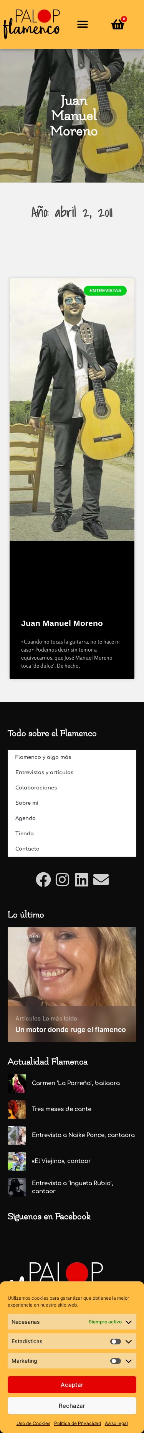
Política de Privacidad (77, 1423)
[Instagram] (62, 879)
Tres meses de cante (61, 1109)
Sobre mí (26, 803)
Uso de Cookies (33, 1423)
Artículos (28, 1018)
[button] (82, 24)
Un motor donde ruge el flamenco (70, 1029)
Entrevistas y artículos (44, 772)
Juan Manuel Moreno (62, 623)
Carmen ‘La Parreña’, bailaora (76, 1083)
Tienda (24, 833)
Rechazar (72, 1405)
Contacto (27, 849)
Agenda (25, 818)
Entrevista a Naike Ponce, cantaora (83, 1135)
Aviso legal (116, 1423)
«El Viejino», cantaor (61, 1161)
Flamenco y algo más (43, 757)
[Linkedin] (81, 879)
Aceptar (72, 1384)
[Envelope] (101, 879)
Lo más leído (60, 1018)
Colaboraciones (36, 788)
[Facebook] (43, 879)
